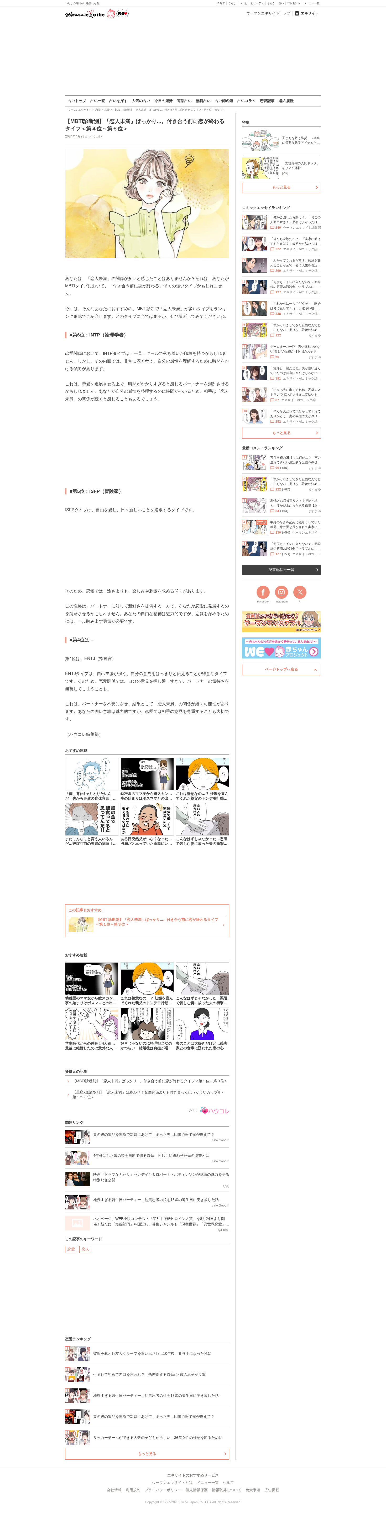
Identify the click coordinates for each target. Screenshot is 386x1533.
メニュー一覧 (312, 3)
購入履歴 (286, 101)
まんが (271, 3)
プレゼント (293, 3)
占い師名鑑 (224, 101)
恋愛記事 (267, 101)
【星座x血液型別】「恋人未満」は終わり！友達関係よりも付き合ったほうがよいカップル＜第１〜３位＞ (148, 1094)
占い (281, 3)
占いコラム (246, 101)
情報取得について (226, 1490)
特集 (245, 122)
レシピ (243, 3)
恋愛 (71, 1249)
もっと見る (147, 1454)
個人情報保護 (197, 1490)
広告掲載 (271, 1490)
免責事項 (253, 1490)
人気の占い (141, 101)
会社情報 (114, 1490)
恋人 (85, 1249)
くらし (232, 3)
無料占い (203, 101)
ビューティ (257, 3)
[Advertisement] (193, 57)
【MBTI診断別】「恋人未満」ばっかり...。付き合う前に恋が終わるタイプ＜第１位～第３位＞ (150, 1081)
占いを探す (118, 101)
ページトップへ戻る (281, 669)
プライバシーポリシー (163, 1490)
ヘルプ (228, 1482)
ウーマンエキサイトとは (172, 1482)
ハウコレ (96, 136)
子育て (221, 3)
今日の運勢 (163, 101)
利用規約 (133, 1490)
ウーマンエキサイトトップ (268, 13)
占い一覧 (97, 101)
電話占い (184, 101)
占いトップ (77, 101)
